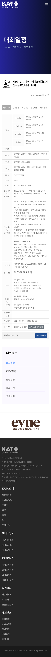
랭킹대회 (6, 639)
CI (3, 520)
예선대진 (25, 108)
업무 (4, 510)
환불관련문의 (7, 604)
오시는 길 (6, 525)
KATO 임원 (7, 500)
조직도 (5, 505)
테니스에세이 (7, 550)
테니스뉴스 (7, 545)
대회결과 (43, 108)
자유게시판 (7, 594)
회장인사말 (7, 495)
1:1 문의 (5, 599)
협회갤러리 (7, 574)
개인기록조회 (7, 540)
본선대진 (34, 108)
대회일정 (6, 619)
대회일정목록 (41, 335)
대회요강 (6, 108)
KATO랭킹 (7, 624)
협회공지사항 (7, 570)
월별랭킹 (6, 629)
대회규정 (6, 634)
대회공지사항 (7, 564)
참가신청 (16, 108)
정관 (4, 515)
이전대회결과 (7, 579)
